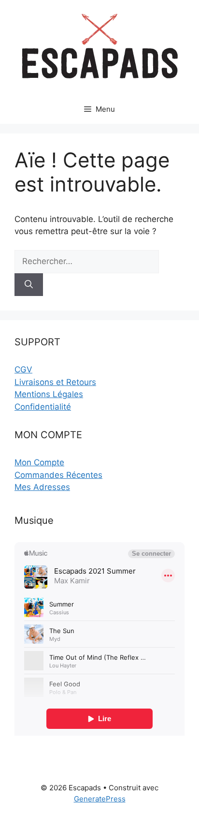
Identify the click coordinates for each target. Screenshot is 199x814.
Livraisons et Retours (55, 382)
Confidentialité (42, 407)
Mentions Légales (48, 394)
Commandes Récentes (58, 475)
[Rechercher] (28, 284)
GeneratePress (100, 798)
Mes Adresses (42, 487)
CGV (23, 369)
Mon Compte (39, 462)
